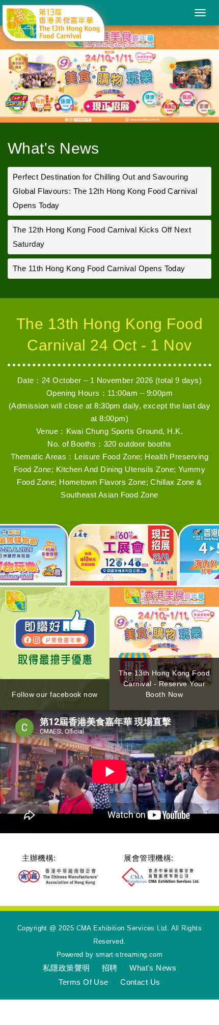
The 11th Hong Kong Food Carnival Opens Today (99, 268)
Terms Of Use (83, 982)
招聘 (110, 967)
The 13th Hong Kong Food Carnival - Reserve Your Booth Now (164, 683)
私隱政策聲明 (66, 967)
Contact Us (140, 982)
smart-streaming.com (129, 954)
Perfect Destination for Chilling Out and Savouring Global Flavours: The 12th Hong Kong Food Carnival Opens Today (105, 191)
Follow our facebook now (54, 694)
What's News (53, 148)
